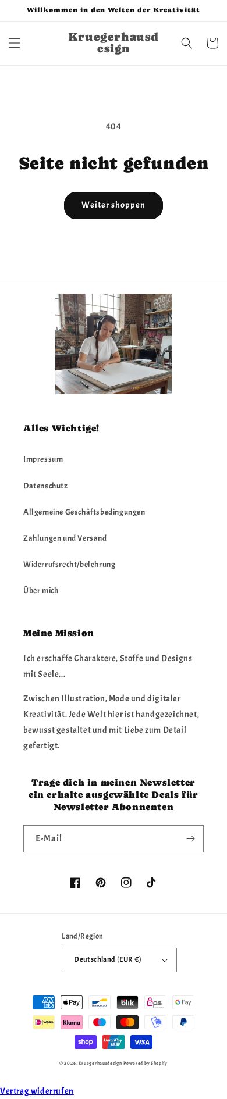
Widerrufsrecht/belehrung (69, 564)
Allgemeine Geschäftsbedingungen (84, 512)
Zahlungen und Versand (65, 538)
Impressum (43, 459)
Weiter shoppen (113, 204)
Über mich (40, 590)
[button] (14, 43)
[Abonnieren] (190, 838)
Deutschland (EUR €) (108, 959)
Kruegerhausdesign (100, 1063)
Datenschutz (45, 486)
